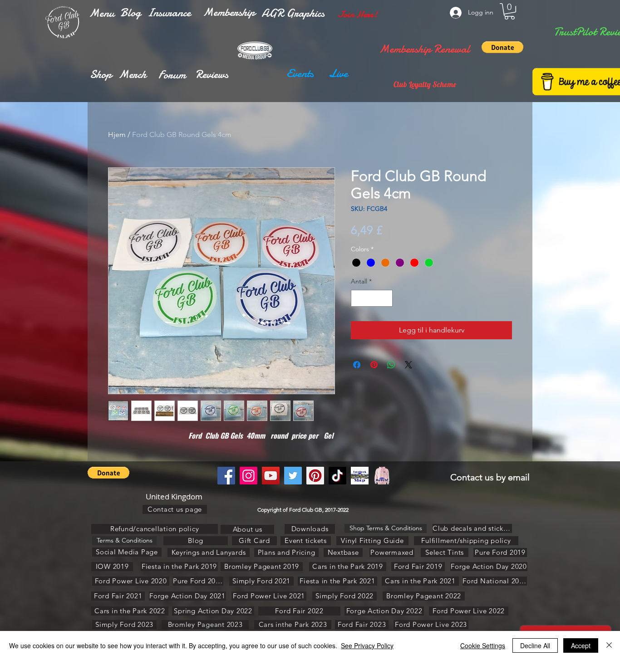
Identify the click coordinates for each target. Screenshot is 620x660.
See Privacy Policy (367, 645)
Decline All (535, 645)
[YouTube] (271, 475)
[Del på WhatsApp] (391, 364)
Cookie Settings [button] (482, 645)
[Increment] (385, 298)
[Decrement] (358, 298)
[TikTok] (337, 475)
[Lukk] (609, 645)
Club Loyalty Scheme (425, 84)
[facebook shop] (360, 475)
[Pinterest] (315, 475)
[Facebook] (226, 475)
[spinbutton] (372, 298)
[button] (102, 13)
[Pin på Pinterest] (374, 364)
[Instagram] (248, 475)
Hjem (117, 134)
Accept (580, 645)
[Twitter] (293, 475)
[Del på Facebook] (356, 364)
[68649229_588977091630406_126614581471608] (382, 475)
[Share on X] (408, 364)
